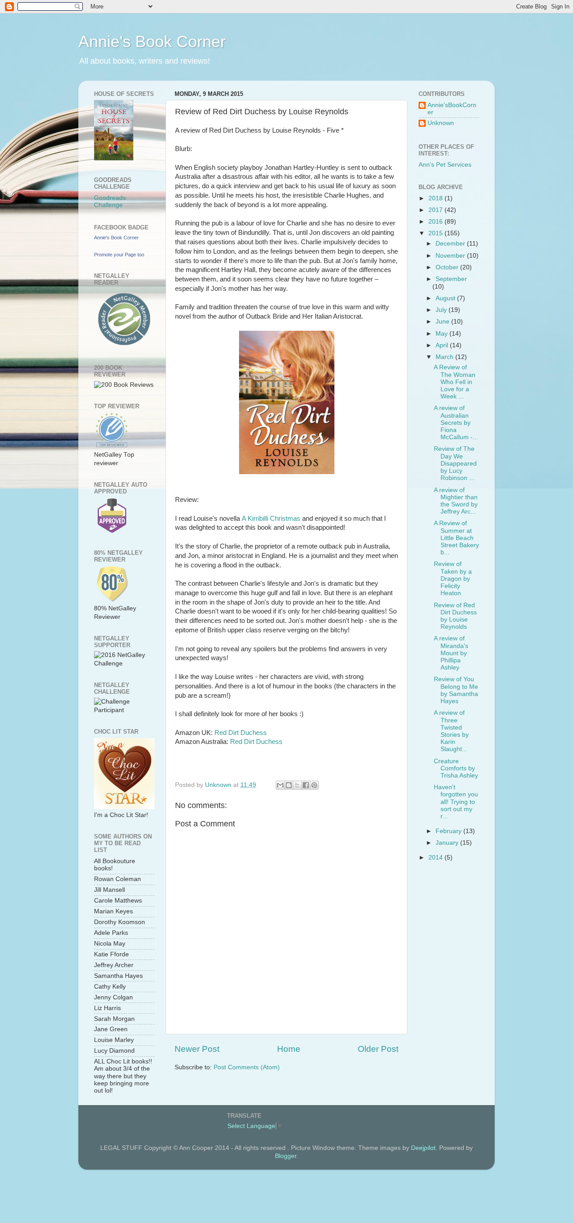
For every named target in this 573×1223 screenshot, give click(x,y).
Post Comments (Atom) (247, 1067)
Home (288, 1049)
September (451, 279)
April (443, 345)
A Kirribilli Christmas (271, 518)
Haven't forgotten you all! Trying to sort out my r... (456, 802)
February (449, 831)
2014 (436, 857)
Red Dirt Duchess (240, 732)
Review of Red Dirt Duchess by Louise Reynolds (455, 616)
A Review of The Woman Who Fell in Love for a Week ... (454, 382)
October (448, 267)
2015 (436, 233)
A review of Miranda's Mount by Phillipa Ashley (451, 653)
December (451, 243)
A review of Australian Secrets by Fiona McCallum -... (456, 423)
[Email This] (280, 785)
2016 (436, 221)
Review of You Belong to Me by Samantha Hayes (456, 690)
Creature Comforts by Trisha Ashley (456, 768)
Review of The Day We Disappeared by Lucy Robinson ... (455, 463)
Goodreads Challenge (110, 201)
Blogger (285, 1156)
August (446, 298)
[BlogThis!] (288, 785)
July (442, 310)
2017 (436, 210)
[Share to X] (297, 785)
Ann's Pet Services (445, 164)
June (443, 321)
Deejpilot (423, 1148)
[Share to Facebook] (305, 785)
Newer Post (197, 1049)
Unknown (441, 123)
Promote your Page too (119, 254)
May (442, 333)
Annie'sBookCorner (452, 109)
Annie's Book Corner (152, 41)
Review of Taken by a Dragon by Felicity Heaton (453, 578)
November (451, 255)
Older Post (378, 1049)
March (445, 357)
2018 (436, 198)
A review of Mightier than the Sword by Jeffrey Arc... (456, 501)
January (448, 842)
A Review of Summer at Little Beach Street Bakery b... (456, 538)
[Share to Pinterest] (314, 785)
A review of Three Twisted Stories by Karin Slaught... (451, 730)
